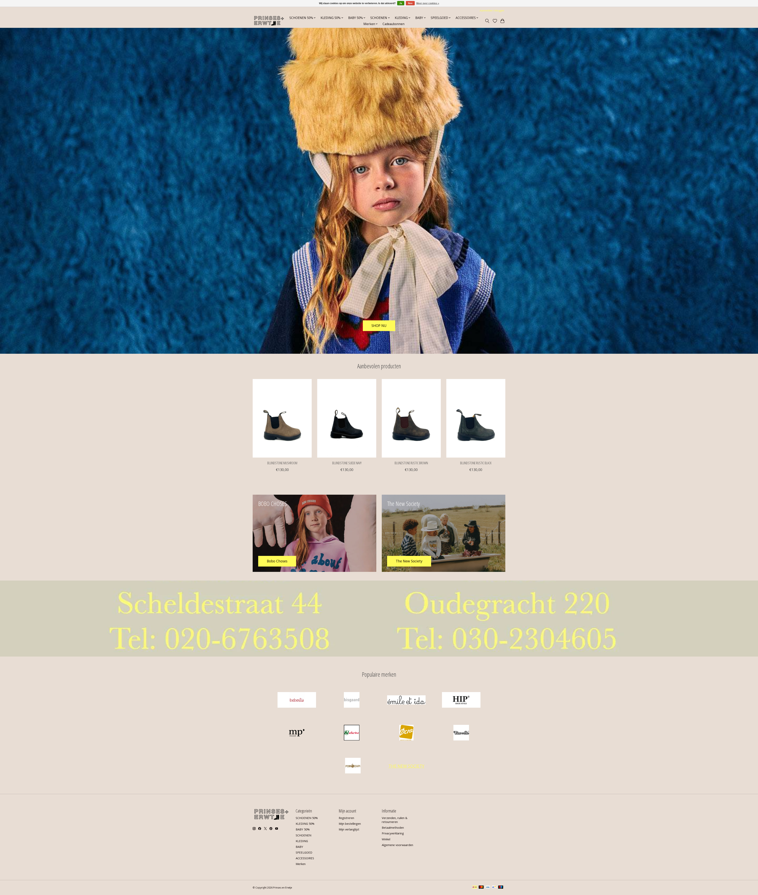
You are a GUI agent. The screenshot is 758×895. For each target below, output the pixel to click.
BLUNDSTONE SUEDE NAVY (346, 462)
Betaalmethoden (393, 827)
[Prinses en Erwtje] (269, 20)
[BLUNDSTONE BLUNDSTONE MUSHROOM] (282, 418)
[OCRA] (406, 733)
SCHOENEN (303, 835)
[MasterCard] (481, 887)
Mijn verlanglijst (349, 829)
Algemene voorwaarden (397, 845)
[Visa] (487, 887)
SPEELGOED (304, 852)
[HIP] (461, 700)
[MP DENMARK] (297, 733)
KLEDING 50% (305, 824)
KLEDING (302, 841)
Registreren (346, 818)
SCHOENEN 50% (307, 818)
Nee (410, 3)
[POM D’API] (353, 766)
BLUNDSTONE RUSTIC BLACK (476, 462)
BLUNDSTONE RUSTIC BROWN (411, 462)
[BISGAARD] (351, 700)
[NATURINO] (351, 733)
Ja (400, 3)
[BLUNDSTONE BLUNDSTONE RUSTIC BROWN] (411, 418)
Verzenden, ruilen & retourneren (394, 820)
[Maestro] (500, 887)
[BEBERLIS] (297, 700)
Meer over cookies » (427, 3)
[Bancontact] (494, 887)
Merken (301, 864)
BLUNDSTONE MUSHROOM (282, 462)
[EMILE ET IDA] (406, 700)
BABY (299, 847)
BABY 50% (303, 829)
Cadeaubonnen (393, 24)
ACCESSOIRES (305, 858)
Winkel (386, 839)
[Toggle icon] (487, 20)
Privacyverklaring (393, 833)
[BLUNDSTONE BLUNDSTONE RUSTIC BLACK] (475, 418)
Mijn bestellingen (350, 824)
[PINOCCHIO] (461, 733)
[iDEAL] (474, 887)
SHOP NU (379, 325)
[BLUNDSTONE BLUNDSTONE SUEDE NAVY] (346, 418)
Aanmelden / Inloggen (492, 10)
